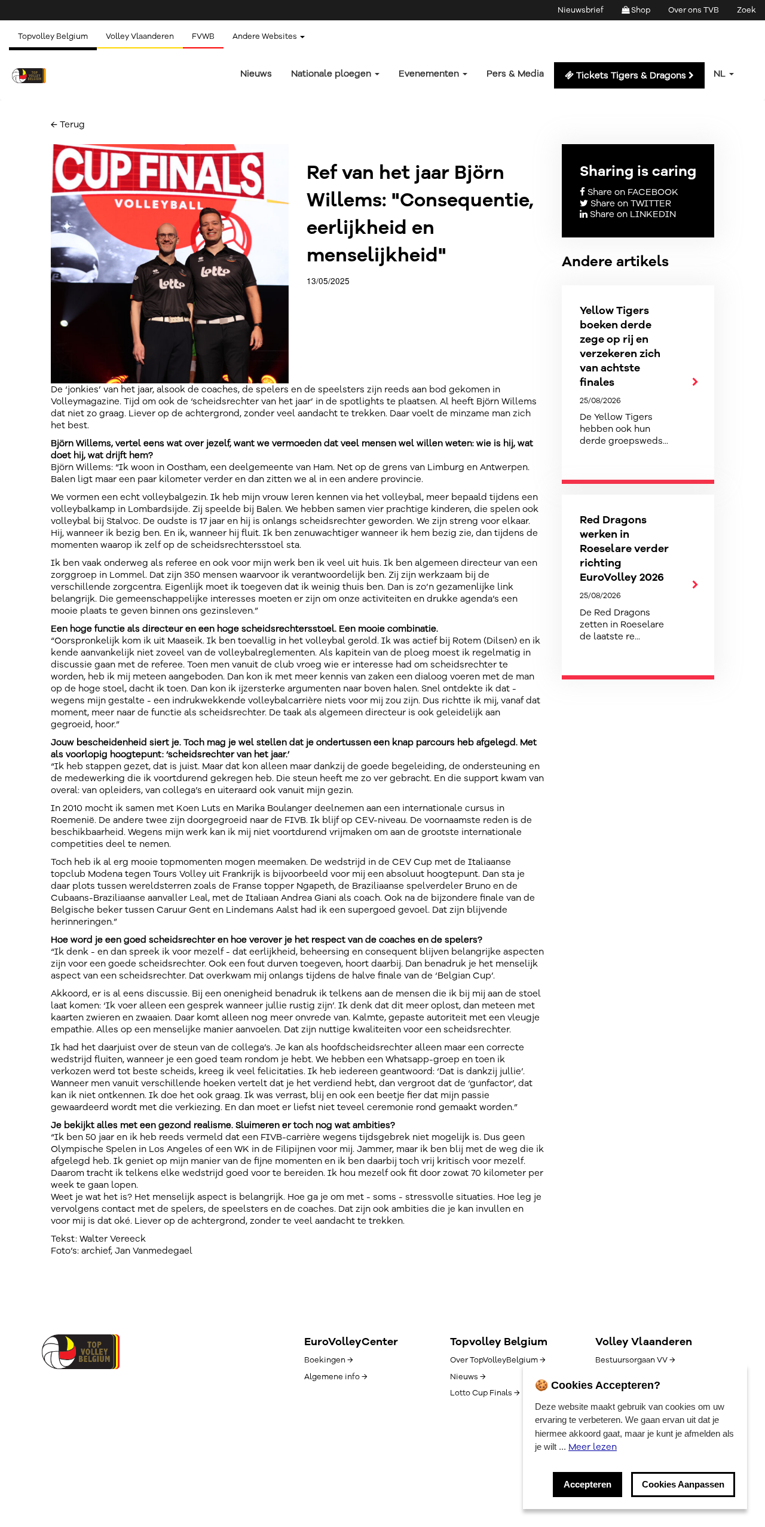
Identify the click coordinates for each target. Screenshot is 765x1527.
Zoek (746, 10)
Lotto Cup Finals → (484, 1393)
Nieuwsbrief (581, 10)
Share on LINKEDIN (631, 214)
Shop (639, 10)
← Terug (68, 124)
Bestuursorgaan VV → (635, 1360)
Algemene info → (335, 1376)
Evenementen (430, 74)
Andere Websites (265, 36)
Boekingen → (328, 1360)
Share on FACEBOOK (631, 192)
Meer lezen (592, 1447)
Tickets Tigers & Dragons (631, 75)
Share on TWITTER (629, 203)
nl (721, 74)
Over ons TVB (693, 10)
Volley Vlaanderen (140, 36)
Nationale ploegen (332, 74)
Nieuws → (467, 1376)
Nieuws (256, 74)
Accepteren (587, 1484)
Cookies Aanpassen (683, 1484)
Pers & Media (515, 74)
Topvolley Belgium (53, 36)
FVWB (203, 36)
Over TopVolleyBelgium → (497, 1360)
